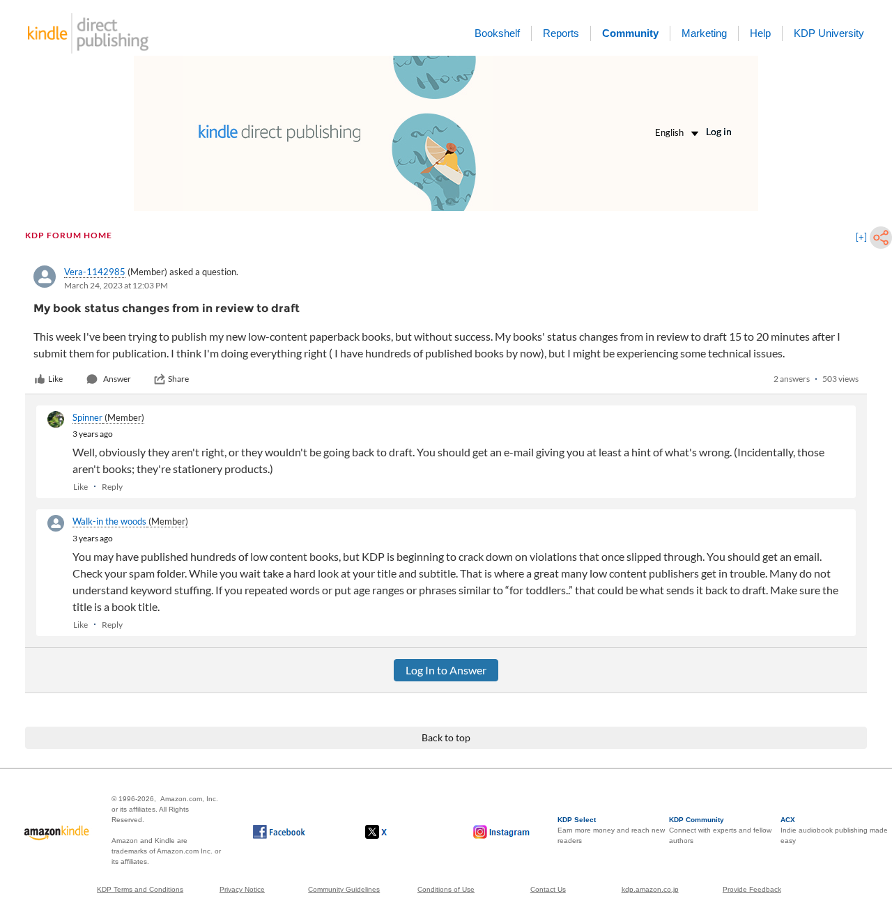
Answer (117, 378)
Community (630, 33)
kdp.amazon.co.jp (650, 889)
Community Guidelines (344, 889)
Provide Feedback (752, 889)
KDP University (829, 33)
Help (760, 33)
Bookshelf (497, 33)
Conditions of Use (446, 889)
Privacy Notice (242, 889)
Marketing (704, 33)
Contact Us (548, 889)
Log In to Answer (446, 669)
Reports (561, 33)
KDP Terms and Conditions (140, 889)
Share (178, 378)
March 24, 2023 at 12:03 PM (116, 285)
